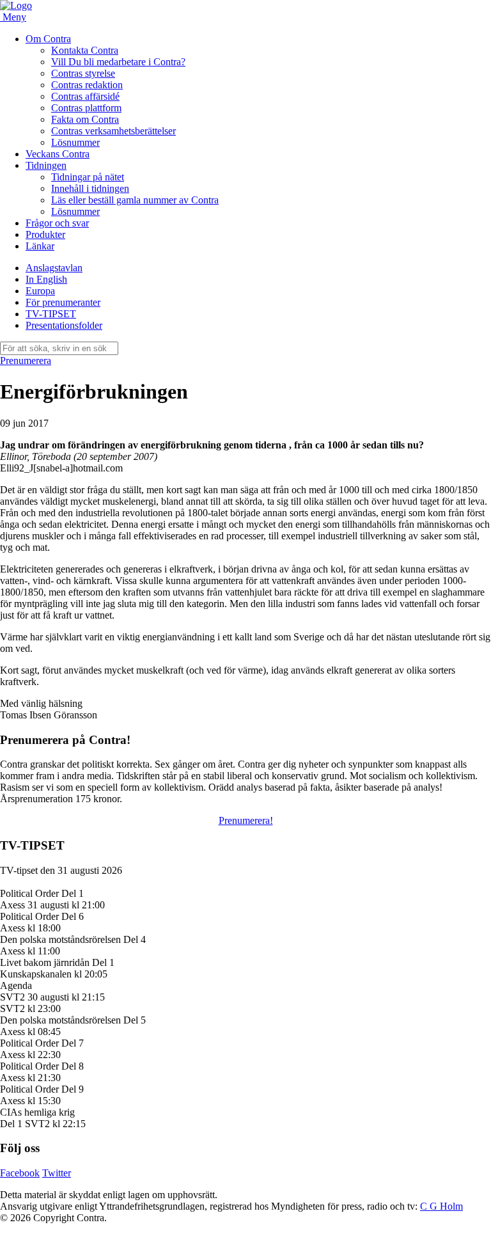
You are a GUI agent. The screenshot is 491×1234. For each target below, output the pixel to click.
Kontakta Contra (84, 50)
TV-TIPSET (51, 313)
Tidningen (46, 165)
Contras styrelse (83, 73)
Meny (14, 17)
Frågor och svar (57, 223)
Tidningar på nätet (87, 176)
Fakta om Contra (85, 119)
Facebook (20, 1172)
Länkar (40, 246)
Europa (40, 290)
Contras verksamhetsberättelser (113, 130)
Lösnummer (75, 142)
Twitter (56, 1172)
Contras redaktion (87, 84)
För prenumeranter (63, 302)
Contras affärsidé (85, 96)
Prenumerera (25, 360)
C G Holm (441, 1206)
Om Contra (48, 38)
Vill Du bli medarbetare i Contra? (118, 61)
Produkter (45, 234)
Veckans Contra (58, 153)
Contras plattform (86, 107)
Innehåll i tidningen (90, 188)
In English (46, 279)
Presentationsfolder (64, 325)
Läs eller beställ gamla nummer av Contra (135, 199)
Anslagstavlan (54, 267)
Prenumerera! (246, 820)
